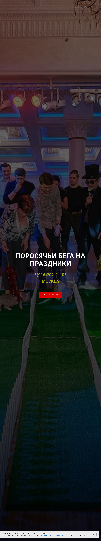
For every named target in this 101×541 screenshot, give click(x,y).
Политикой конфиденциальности (52, 535)
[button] (50, 295)
